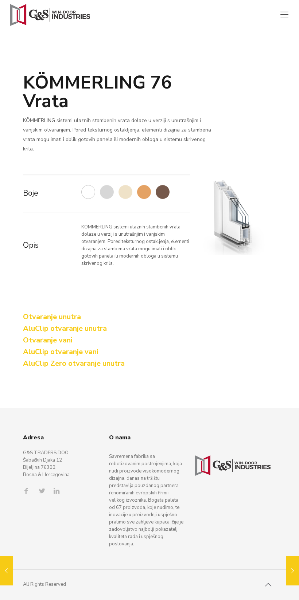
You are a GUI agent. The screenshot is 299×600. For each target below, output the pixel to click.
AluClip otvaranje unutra (65, 328)
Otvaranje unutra (52, 317)
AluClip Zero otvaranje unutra (74, 363)
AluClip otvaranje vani (60, 352)
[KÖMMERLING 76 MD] (6, 570)
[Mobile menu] (284, 14)
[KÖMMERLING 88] (292, 570)
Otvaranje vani (48, 340)
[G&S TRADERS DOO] (50, 14)
